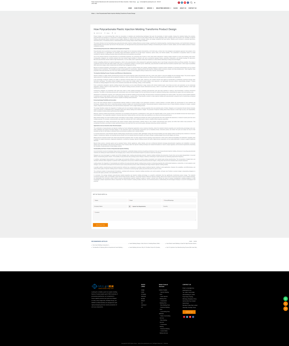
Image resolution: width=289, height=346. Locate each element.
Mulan (93, 13)
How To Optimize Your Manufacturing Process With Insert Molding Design (182, 247)
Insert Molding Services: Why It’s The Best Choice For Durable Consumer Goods (145, 247)
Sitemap (166, 343)
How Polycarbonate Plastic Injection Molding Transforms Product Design (116, 13)
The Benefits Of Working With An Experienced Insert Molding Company (108, 247)
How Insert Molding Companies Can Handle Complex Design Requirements (101, 245)
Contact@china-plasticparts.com (148, 1)
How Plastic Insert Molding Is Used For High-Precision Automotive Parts (182, 243)
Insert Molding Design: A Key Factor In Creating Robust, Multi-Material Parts (145, 243)
